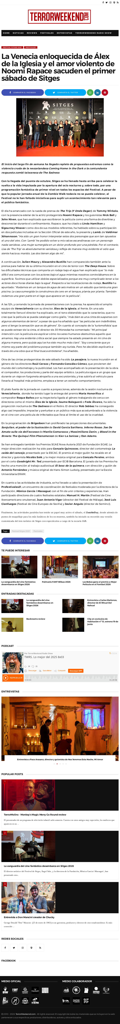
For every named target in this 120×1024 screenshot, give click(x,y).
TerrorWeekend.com (25, 1014)
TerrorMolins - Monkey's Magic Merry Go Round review (35, 814)
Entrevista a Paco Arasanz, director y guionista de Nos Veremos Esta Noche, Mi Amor (60, 759)
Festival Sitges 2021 (12, 47)
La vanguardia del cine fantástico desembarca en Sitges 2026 (39, 602)
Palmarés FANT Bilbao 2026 (56, 582)
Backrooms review (35, 619)
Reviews (32, 33)
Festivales (47, 33)
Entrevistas (64, 33)
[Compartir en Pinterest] (105, 92)
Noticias (18, 33)
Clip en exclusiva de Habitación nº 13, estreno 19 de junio (102, 621)
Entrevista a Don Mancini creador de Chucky (29, 917)
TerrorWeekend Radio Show (93, 33)
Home (6, 33)
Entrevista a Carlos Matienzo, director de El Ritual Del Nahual (102, 602)
